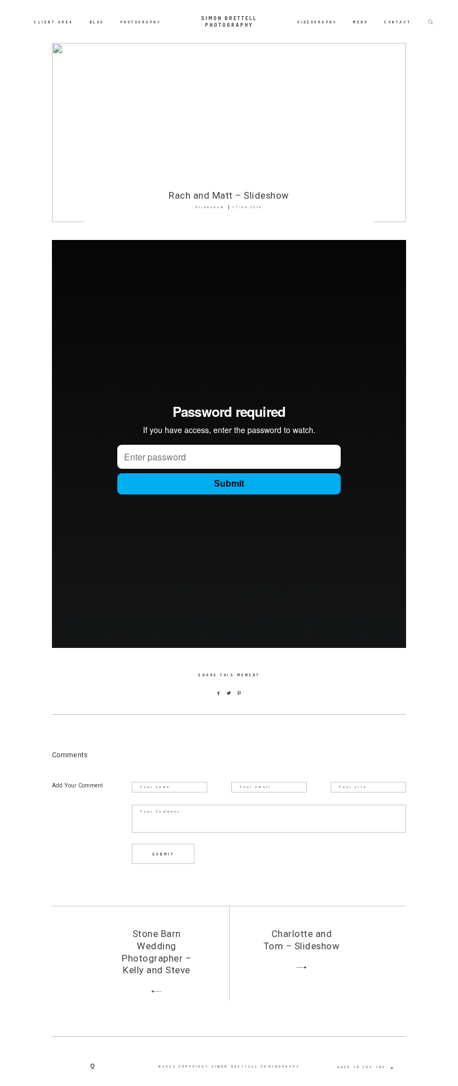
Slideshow (210, 207)
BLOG (97, 21)
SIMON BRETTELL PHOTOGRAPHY (229, 21)
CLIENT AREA (54, 21)
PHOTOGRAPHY (141, 21)
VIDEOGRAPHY (317, 21)
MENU (360, 21)
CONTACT (398, 21)
